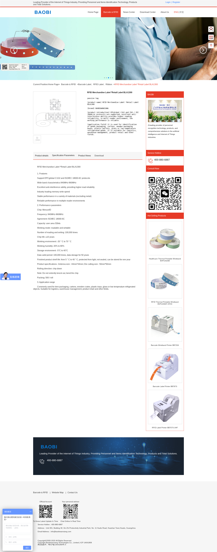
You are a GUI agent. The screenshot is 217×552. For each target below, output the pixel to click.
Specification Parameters (63, 155)
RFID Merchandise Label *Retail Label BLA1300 (136, 84)
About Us (165, 12)
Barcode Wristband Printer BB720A (165, 345)
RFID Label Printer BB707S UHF (165, 428)
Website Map (58, 492)
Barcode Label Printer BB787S (165, 386)
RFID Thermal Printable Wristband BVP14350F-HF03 (165, 303)
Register (176, 2)
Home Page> (54, 84)
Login (168, 2)
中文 (182, 12)
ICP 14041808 (86, 543)
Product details (41, 156)
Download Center (148, 12)
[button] (13, 50)
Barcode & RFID (110, 12)
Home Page (93, 12)
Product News (84, 156)
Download (99, 156)
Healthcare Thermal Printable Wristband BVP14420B (165, 260)
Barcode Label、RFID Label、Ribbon (95, 84)
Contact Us (72, 492)
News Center (129, 12)
